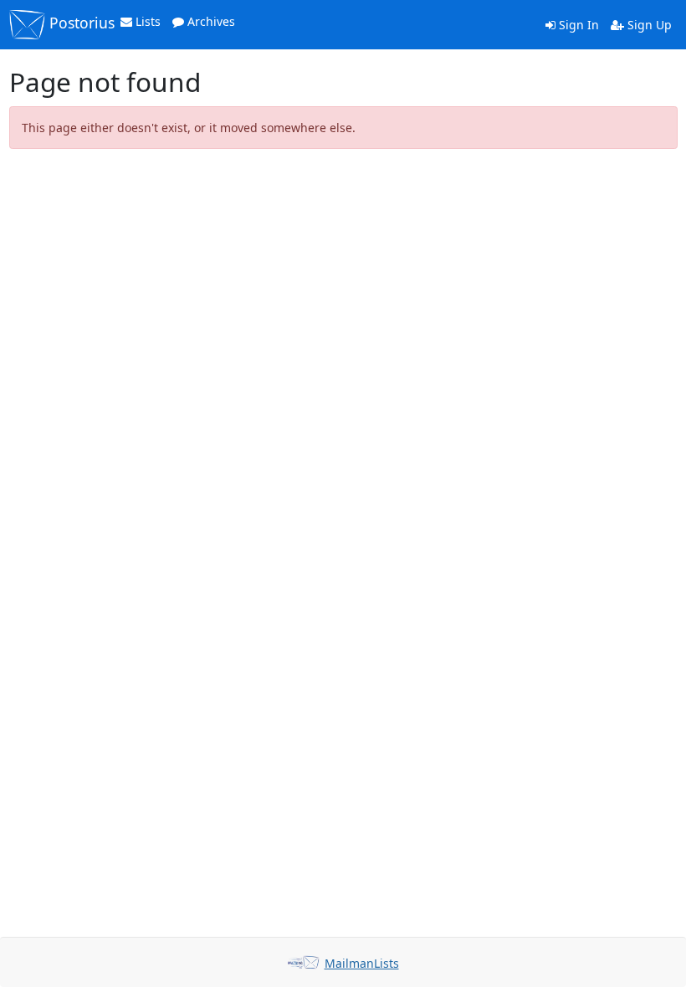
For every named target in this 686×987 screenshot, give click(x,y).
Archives (209, 21)
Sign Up (648, 25)
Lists (146, 21)
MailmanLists (362, 963)
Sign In (577, 25)
